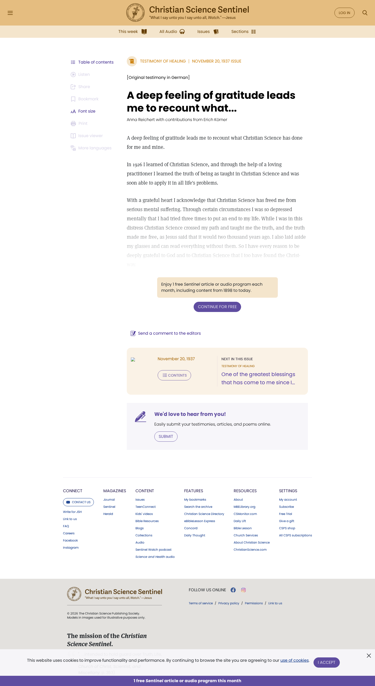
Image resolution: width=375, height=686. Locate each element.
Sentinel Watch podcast (153, 549)
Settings (288, 491)
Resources (245, 491)
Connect (72, 491)
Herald (108, 513)
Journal (109, 499)
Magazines (114, 491)
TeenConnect (145, 506)
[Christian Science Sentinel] (187, 12)
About (238, 499)
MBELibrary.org (244, 506)
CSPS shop (287, 528)
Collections (143, 535)
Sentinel (109, 506)
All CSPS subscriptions (295, 535)
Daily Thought (194, 535)
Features (193, 491)
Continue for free (217, 307)
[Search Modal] (365, 13)
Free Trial (285, 513)
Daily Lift (240, 521)
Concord (190, 528)
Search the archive (198, 506)
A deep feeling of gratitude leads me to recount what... (211, 101)
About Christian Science (252, 542)
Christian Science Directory (204, 513)
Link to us (70, 519)
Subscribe (286, 506)
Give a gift (286, 521)
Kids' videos (144, 513)
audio (155, 556)
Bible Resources (147, 521)
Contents (177, 375)
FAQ (66, 526)
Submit (166, 436)
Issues (140, 499)
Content (144, 491)
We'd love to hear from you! (190, 414)
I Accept (326, 662)
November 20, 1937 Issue (216, 61)
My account (288, 499)
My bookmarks (195, 499)
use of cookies (294, 660)
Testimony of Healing (163, 61)
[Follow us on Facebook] (233, 590)
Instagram (71, 547)
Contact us (81, 502)
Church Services (246, 535)
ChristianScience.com (250, 549)
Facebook (70, 540)
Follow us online (207, 590)
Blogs (139, 528)
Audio (139, 542)
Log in (344, 12)
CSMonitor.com (245, 513)
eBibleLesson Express (199, 521)
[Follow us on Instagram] (243, 590)
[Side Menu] (10, 13)
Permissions (254, 603)
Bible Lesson (243, 528)
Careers (68, 533)
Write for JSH (72, 511)
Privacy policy (228, 603)
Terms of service (201, 603)
